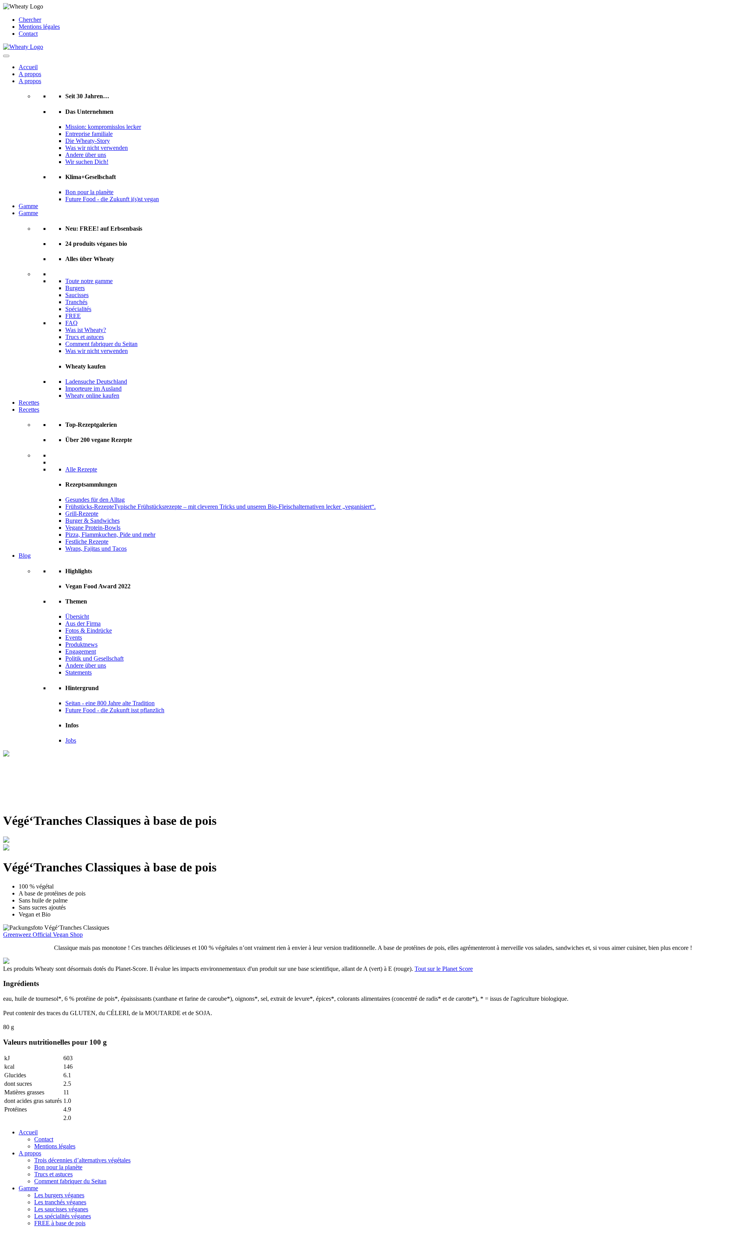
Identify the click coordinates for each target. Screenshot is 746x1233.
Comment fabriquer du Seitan (101, 344)
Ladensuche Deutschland (96, 381)
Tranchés (76, 302)
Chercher (30, 19)
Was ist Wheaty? (85, 330)
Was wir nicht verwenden (96, 147)
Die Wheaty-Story (87, 140)
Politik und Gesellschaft (94, 658)
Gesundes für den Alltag (95, 499)
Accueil (28, 67)
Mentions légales (39, 26)
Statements (78, 672)
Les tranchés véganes (60, 1202)
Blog (25, 555)
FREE (73, 316)
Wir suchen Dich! (86, 161)
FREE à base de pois (59, 1223)
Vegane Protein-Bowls (92, 527)
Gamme (28, 206)
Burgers (75, 288)
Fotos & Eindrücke (88, 630)
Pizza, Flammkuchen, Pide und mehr (110, 534)
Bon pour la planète (89, 192)
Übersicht (77, 616)
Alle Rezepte (81, 469)
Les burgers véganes (59, 1195)
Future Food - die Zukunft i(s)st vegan (112, 199)
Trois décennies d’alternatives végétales (82, 1160)
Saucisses (77, 295)
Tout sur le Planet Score (444, 968)
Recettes (29, 402)
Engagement (80, 651)
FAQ (71, 323)
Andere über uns (85, 154)
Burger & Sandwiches (92, 520)
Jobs (70, 740)
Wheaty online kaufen (92, 395)
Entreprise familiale (89, 133)
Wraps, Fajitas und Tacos (96, 548)
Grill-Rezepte (81, 513)
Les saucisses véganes (61, 1209)
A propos (30, 74)
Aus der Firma (83, 623)
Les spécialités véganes (62, 1216)
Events (73, 637)
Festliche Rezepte (86, 541)
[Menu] (6, 56)
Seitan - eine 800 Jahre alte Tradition (110, 703)
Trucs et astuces (84, 337)
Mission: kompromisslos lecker (103, 126)
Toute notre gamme (89, 281)
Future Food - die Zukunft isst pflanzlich (114, 710)
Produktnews (81, 644)
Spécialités (78, 309)
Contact (28, 33)
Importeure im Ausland (93, 388)
